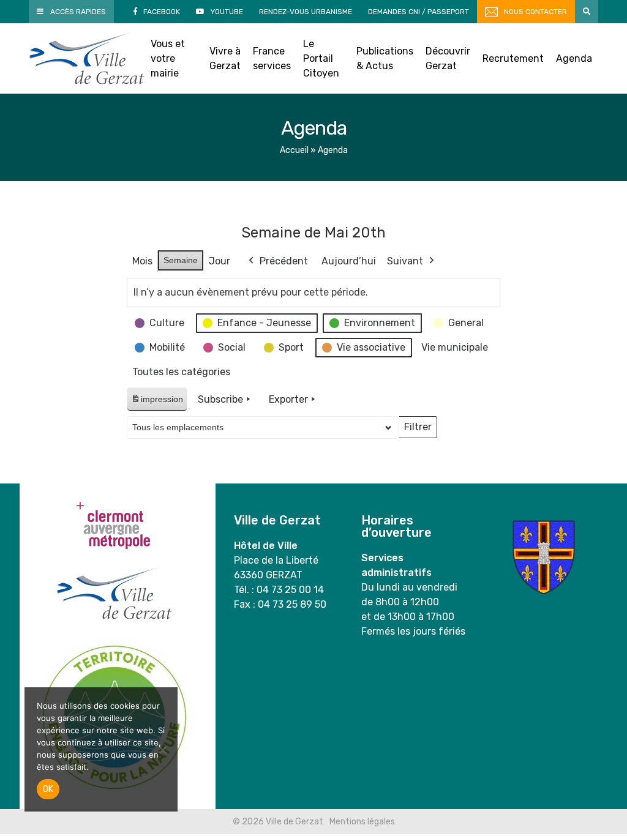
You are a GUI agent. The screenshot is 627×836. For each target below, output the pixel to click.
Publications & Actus (384, 58)
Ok (48, 789)
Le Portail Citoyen (321, 58)
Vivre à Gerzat (225, 58)
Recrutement (513, 58)
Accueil (294, 150)
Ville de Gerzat (87, 58)
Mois (142, 261)
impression (156, 402)
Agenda (574, 58)
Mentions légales (362, 821)
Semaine (180, 260)
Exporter (288, 399)
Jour (219, 261)
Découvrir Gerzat (448, 58)
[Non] (162, 750)
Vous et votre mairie (168, 58)
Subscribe (220, 399)
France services (272, 58)
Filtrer (418, 429)
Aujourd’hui (348, 261)
